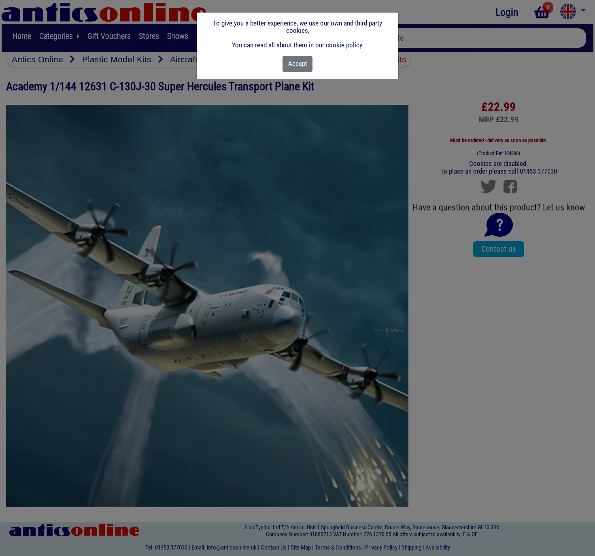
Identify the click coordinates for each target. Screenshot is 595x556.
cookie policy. (344, 45)
